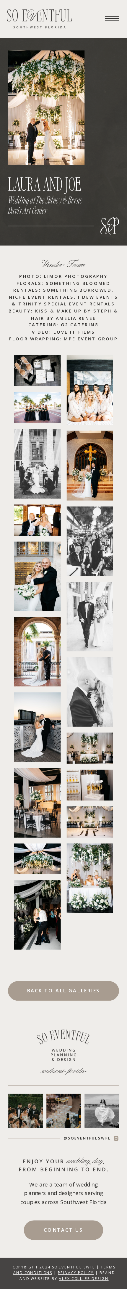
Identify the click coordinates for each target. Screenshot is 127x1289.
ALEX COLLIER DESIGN (83, 1278)
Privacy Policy (76, 1272)
